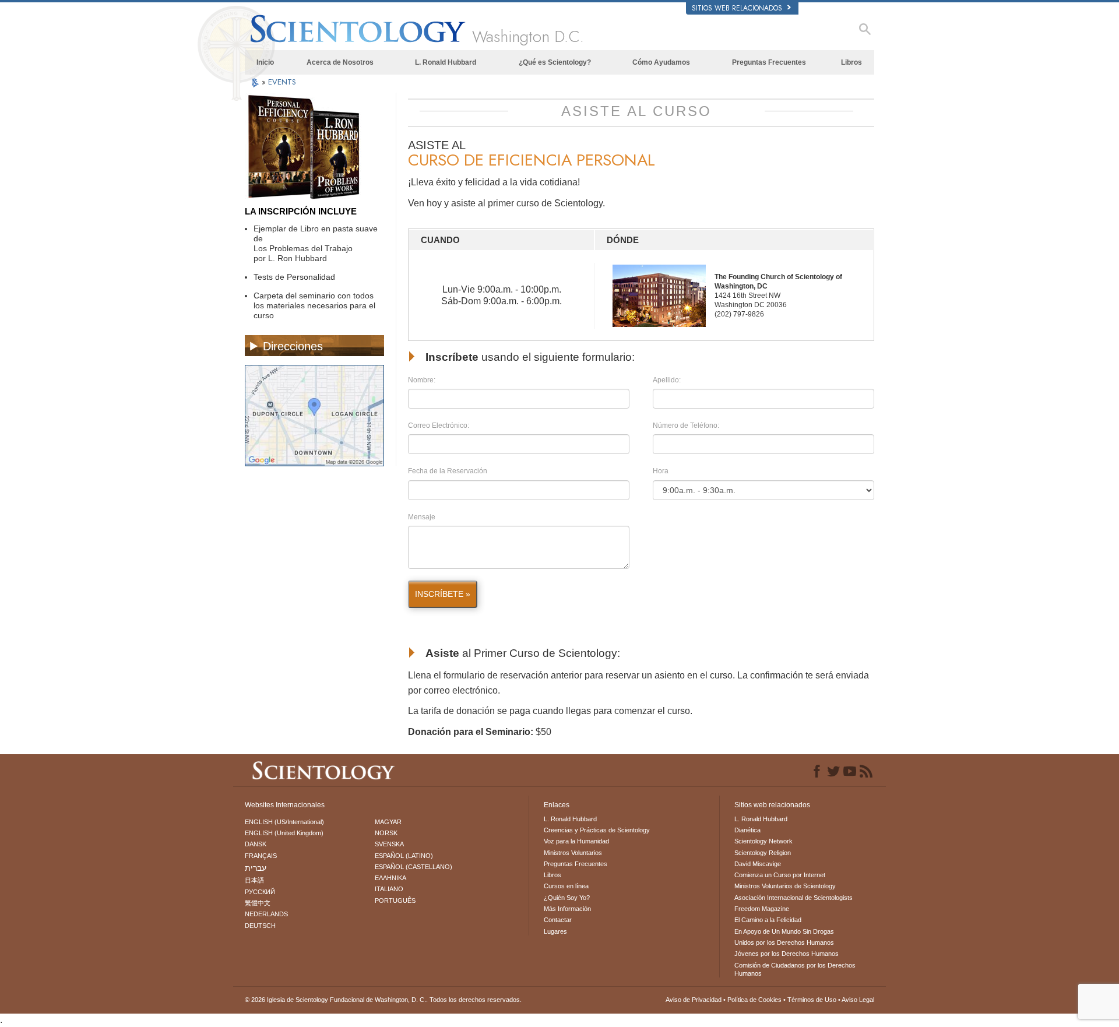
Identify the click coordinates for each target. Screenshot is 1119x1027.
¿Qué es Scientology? (555, 62)
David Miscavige (757, 863)
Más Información (567, 908)
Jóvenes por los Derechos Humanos (786, 953)
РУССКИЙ (260, 891)
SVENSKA (389, 843)
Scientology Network (763, 841)
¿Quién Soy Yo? (567, 897)
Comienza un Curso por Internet (779, 874)
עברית (255, 868)
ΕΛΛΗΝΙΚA (390, 877)
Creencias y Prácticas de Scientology (597, 829)
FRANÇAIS (261, 855)
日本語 (254, 880)
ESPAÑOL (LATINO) (404, 855)
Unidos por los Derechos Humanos (784, 942)
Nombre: (421, 380)
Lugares (555, 931)
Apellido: (667, 380)
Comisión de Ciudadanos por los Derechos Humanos (795, 969)
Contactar (558, 919)
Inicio (265, 62)
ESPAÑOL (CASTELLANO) (413, 866)
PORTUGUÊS (395, 900)
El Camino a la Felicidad (767, 919)
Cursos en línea (566, 885)
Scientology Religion (762, 852)
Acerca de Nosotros (340, 62)
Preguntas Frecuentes (769, 62)
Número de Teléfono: (686, 425)
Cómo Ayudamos (661, 62)
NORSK (386, 832)
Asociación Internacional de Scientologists (793, 897)
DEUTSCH (260, 925)
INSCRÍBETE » (442, 594)
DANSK (255, 843)
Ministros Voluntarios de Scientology (785, 885)
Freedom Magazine (761, 908)
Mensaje (421, 517)
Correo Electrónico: (438, 425)
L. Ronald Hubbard (445, 62)
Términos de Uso (811, 999)
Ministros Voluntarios (573, 852)
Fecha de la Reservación (447, 471)
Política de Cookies (754, 999)
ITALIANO (389, 888)
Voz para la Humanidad (576, 841)
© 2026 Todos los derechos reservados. (383, 999)
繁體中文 (257, 902)
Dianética (747, 829)
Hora (660, 471)
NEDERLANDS (266, 913)
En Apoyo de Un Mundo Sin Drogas (784, 931)
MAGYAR (388, 821)
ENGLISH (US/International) (284, 821)
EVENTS (282, 81)
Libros (851, 62)
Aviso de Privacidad (694, 999)
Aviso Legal (858, 999)
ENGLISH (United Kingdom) (284, 832)
